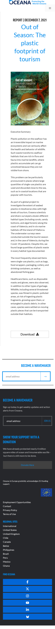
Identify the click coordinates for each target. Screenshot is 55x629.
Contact (7, 506)
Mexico (6, 561)
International (9, 526)
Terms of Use (9, 514)
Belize (6, 545)
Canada (7, 541)
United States (10, 530)
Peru (5, 557)
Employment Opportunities (17, 502)
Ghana (6, 565)
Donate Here (27, 465)
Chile (5, 537)
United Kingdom (11, 533)
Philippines (8, 549)
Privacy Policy (10, 510)
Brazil (6, 553)
